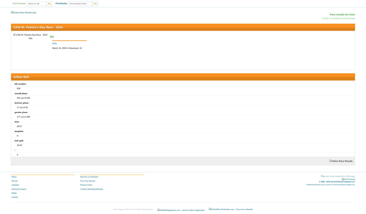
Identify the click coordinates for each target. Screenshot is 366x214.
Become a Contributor (89, 177)
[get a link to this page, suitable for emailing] (338, 176)
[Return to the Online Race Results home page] (23, 12)
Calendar (15, 185)
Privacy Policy (86, 185)
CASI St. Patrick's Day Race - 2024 (38, 27)
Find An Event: (19, 4)
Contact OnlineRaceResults (91, 189)
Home (14, 177)
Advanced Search (19, 189)
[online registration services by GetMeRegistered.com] (181, 209)
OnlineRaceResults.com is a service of (330, 184)
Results (15, 181)
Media (14, 193)
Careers (15, 197)
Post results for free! (342, 14)
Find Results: (61, 4)
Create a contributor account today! (338, 18)
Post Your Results (87, 181)
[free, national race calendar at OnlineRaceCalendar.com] (231, 209)
